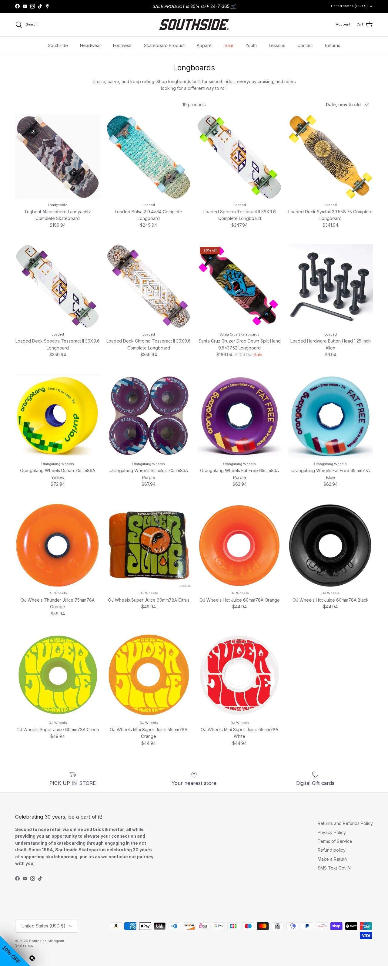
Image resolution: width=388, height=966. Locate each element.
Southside (58, 45)
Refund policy (332, 850)
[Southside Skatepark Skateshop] (194, 24)
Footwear (122, 45)
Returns (332, 45)
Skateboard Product (164, 45)
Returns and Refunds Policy (345, 823)
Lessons (277, 45)
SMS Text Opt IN (334, 867)
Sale (229, 45)
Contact (305, 45)
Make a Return (332, 859)
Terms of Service (335, 841)
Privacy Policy (332, 832)
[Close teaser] (32, 958)
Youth (251, 45)
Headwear (90, 45)
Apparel (204, 45)
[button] (15, 951)
